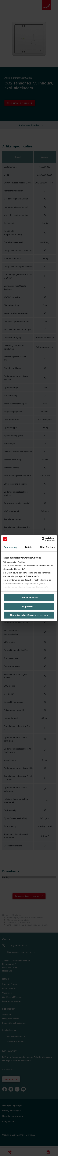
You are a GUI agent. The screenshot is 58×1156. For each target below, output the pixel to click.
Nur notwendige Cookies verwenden (29, 615)
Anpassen (27, 606)
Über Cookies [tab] (47, 547)
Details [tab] (28, 547)
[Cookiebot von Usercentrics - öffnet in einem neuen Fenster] (42, 539)
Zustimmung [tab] (10, 547)
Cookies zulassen (29, 597)
